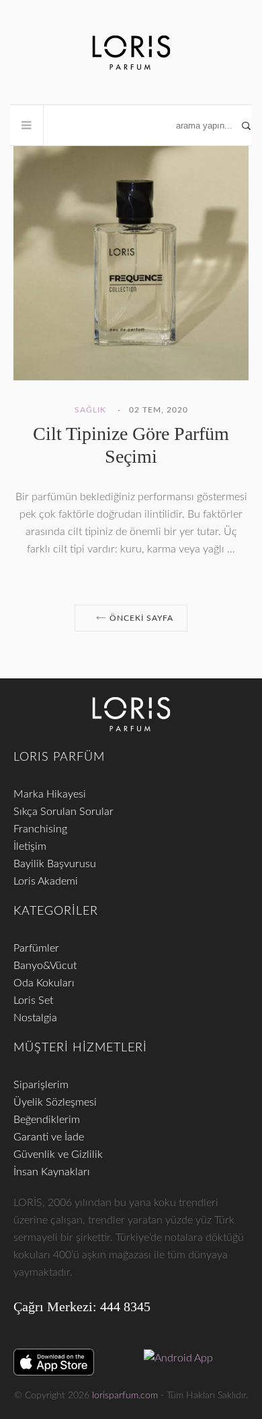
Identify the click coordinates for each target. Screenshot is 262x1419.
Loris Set (33, 1000)
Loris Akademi (45, 881)
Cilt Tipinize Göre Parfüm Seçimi (131, 445)
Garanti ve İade (48, 1137)
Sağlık (90, 410)
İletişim (29, 846)
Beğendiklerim (46, 1119)
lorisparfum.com (125, 1395)
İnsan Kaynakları (51, 1172)
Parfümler (36, 948)
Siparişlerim (41, 1084)
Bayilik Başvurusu (54, 863)
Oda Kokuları (44, 983)
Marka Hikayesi (49, 794)
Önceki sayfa (140, 618)
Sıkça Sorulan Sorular (63, 811)
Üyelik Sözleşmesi (55, 1102)
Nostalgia (35, 1018)
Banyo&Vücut (45, 965)
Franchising (40, 829)
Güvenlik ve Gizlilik (58, 1154)
